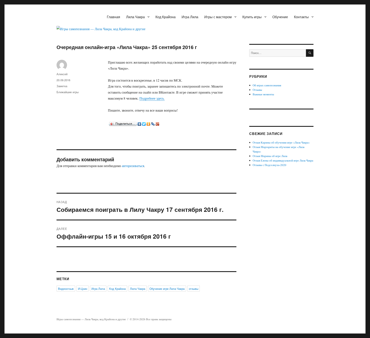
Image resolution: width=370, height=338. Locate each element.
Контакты (301, 16)
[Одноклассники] (148, 123)
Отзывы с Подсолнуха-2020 (269, 165)
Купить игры (252, 16)
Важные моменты (263, 94)
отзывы (193, 289)
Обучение (280, 16)
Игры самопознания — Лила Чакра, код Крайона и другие (91, 319)
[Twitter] (144, 123)
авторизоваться (133, 165)
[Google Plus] (157, 123)
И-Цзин (82, 289)
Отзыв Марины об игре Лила (270, 156)
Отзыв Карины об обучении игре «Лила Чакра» (281, 142)
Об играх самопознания (267, 85)
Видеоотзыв (66, 289)
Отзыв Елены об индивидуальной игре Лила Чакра (283, 160)
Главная (113, 16)
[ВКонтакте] (139, 123)
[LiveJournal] (153, 123)
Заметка (62, 86)
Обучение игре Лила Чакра (167, 289)
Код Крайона (165, 16)
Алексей (62, 74)
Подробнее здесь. (152, 98)
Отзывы (257, 90)
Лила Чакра (135, 16)
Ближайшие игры (68, 92)
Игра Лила (190, 16)
